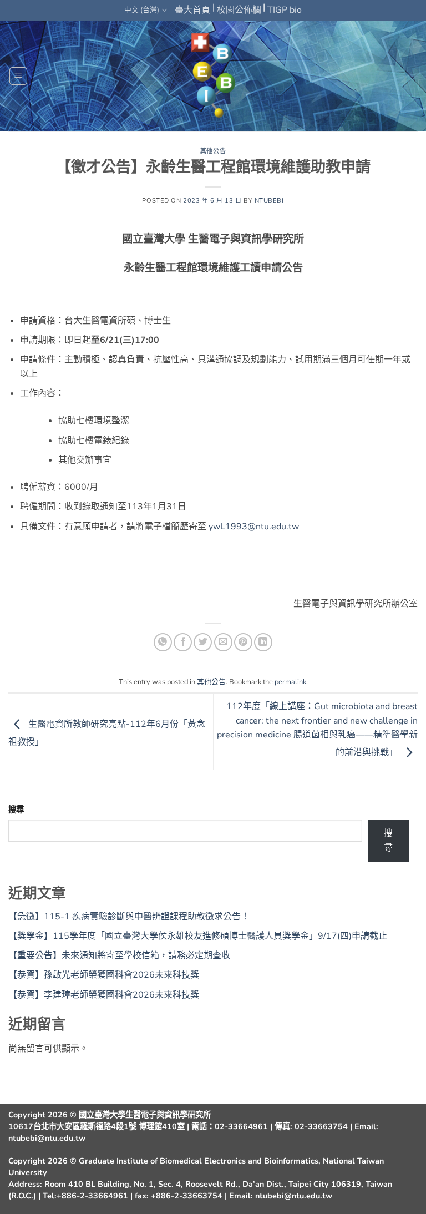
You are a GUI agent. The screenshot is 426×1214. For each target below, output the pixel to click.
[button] (18, 76)
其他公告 (213, 151)
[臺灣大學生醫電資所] (213, 76)
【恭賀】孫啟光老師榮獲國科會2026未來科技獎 (103, 975)
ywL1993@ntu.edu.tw (254, 526)
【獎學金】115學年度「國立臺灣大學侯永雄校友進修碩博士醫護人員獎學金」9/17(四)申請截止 (197, 936)
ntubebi (269, 200)
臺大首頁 (192, 10)
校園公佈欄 (239, 10)
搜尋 (16, 809)
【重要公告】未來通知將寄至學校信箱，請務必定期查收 (119, 955)
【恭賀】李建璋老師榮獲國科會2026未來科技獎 (103, 995)
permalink (290, 682)
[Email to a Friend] (223, 642)
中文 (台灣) (141, 10)
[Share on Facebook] (183, 642)
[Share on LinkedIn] (263, 642)
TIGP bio (284, 10)
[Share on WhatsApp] (163, 642)
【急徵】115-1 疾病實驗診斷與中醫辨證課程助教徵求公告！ (129, 916)
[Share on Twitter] (203, 642)
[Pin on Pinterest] (243, 642)
